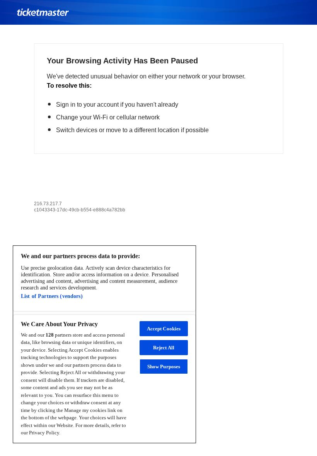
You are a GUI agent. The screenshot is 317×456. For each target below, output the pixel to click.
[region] (104, 344)
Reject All (163, 348)
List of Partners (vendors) (52, 296)
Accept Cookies (164, 329)
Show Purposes (164, 366)
